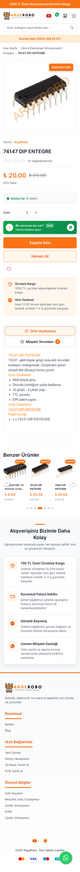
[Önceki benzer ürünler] (7, 483)
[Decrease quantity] (18, 213)
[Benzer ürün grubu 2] (31, 508)
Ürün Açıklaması (43, 331)
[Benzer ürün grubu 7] (52, 508)
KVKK (8, 811)
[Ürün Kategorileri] (74, 16)
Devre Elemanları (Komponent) (41, 48)
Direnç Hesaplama (17, 758)
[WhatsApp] (57, 15)
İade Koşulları (14, 793)
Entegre (8, 53)
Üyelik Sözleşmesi (17, 817)
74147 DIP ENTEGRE (24, 409)
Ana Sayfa (10, 48)
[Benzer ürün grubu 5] (45, 508)
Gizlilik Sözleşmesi (17, 805)
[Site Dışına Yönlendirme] (45, 841)
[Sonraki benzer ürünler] (73, 483)
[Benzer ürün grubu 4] (40, 508)
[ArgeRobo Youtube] (35, 841)
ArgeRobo (21, 142)
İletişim (9, 724)
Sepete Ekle (40, 243)
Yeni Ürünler (13, 752)
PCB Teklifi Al (14, 771)
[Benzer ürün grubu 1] (27, 508)
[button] (40, 96)
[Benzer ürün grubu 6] (49, 508)
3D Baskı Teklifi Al (17, 765)
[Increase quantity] (36, 213)
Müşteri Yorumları (42, 342)
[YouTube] (48, 15)
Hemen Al (40, 256)
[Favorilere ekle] (8, 268)
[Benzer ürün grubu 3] (35, 508)
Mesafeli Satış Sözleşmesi (22, 799)
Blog (8, 730)
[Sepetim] (65, 15)
